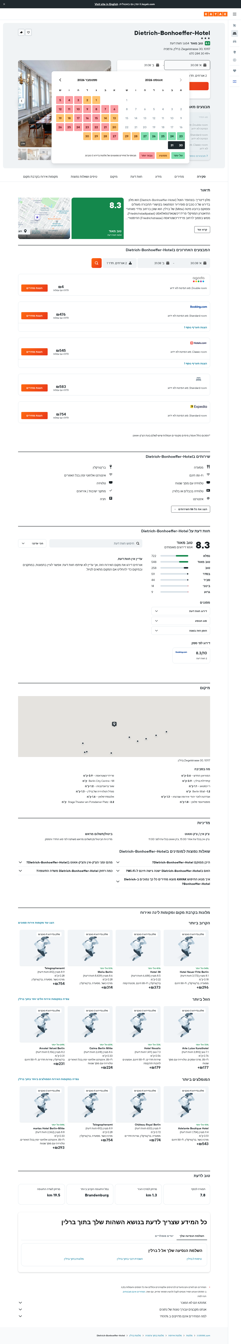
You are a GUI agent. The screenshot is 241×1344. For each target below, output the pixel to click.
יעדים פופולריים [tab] (164, 1236)
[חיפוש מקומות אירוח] (234, 33)
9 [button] (181, 118)
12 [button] (154, 118)
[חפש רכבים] (234, 41)
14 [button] (135, 118)
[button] (4, 4)
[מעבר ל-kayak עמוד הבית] (215, 14)
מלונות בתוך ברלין (74, 1259)
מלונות (189, 1335)
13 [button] (144, 118)
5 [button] (154, 109)
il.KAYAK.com (203, 1335)
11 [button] (163, 118)
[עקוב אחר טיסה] (234, 60)
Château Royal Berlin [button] (148, 1124)
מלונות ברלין (135, 1335)
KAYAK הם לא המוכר (193, 1303)
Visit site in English (106, 4)
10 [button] (172, 118)
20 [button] (145, 127)
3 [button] (172, 109)
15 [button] (126, 118)
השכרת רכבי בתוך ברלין (130, 1259)
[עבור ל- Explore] (234, 52)
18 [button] (163, 127)
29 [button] (126, 136)
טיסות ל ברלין (194, 1259)
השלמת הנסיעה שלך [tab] (192, 1236)
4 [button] (163, 109)
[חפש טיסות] (234, 25)
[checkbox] (191, 655)
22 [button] (126, 127)
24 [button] (172, 136)
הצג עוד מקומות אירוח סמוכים (36, 922)
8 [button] (127, 109)
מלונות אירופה (175, 1335)
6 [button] (145, 109)
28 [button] (135, 136)
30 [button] (181, 145)
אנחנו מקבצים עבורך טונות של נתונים (182, 1309)
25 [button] (163, 136)
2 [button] (181, 109)
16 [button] (181, 127)
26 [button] (154, 136)
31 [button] (172, 145)
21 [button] (135, 127)
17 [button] (172, 127)
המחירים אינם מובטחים (134, 1291)
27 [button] (144, 136)
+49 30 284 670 (199, 53)
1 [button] (126, 100)
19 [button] (154, 127)
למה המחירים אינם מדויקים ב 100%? (183, 1316)
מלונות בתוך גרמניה (154, 1335)
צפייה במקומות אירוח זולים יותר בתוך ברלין (43, 999)
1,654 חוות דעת (179, 43)
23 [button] (181, 136)
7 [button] (136, 109)
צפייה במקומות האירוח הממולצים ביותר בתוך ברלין (48, 1079)
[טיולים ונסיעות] (234, 70)
